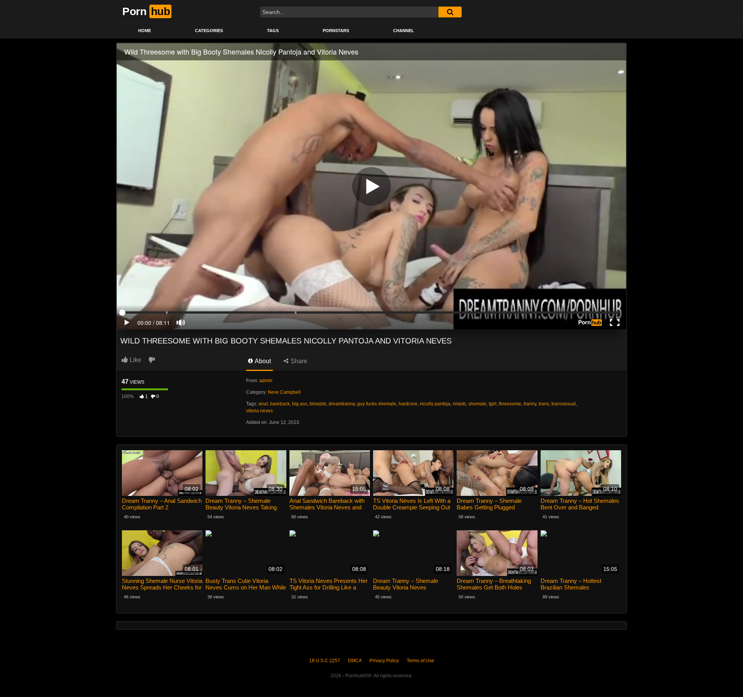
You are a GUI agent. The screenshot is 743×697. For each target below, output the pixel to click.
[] (450, 12)
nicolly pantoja (435, 404)
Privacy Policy (384, 660)
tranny (530, 404)
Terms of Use (420, 660)
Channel (403, 30)
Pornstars (336, 30)
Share (298, 361)
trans (544, 404)
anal (263, 404)
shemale (477, 404)
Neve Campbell (284, 392)
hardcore (408, 404)
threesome (510, 404)
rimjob (459, 404)
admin (265, 380)
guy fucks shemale (376, 404)
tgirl (492, 404)
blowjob (318, 404)
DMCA (355, 660)
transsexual (563, 404)
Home (144, 30)
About (262, 361)
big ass (299, 404)
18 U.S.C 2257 (324, 660)
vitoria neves (259, 410)
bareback (280, 404)
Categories (209, 30)
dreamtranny (342, 404)
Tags (273, 30)
